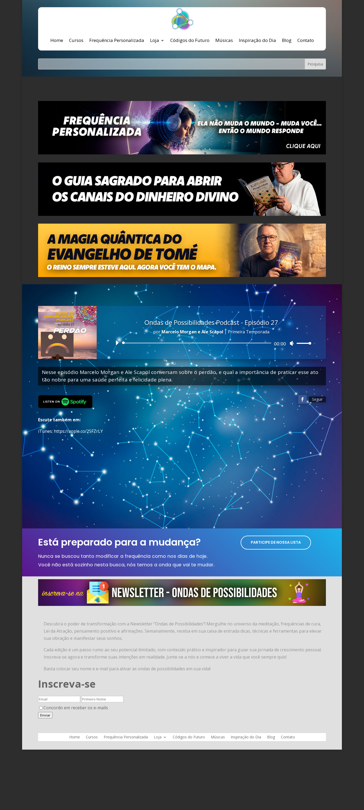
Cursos (76, 40)
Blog (287, 40)
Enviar (45, 715)
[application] (211, 343)
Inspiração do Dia (257, 40)
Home (56, 40)
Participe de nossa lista (276, 542)
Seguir (317, 399)
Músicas (224, 40)
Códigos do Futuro (189, 40)
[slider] (302, 343)
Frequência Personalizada (116, 40)
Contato (305, 40)
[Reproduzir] (117, 342)
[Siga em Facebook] (302, 399)
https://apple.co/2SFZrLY (78, 431)
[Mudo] (291, 343)
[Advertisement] (182, 479)
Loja (154, 40)
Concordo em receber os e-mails (75, 708)
